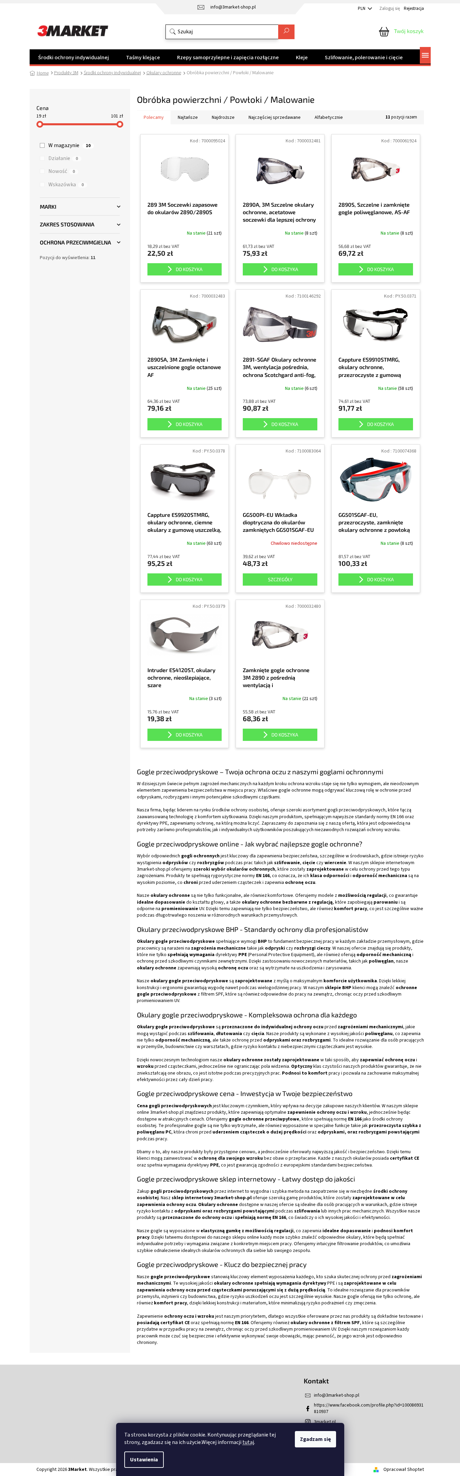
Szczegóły (280, 579)
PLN (362, 8)
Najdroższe (223, 117)
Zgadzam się (315, 1439)
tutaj (248, 1442)
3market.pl (325, 1421)
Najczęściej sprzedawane (275, 117)
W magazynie (69, 145)
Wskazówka (66, 184)
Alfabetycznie (329, 117)
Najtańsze (188, 117)
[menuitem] (73, 57)
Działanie (63, 158)
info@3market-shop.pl (336, 1395)
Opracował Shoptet (403, 1469)
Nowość (61, 171)
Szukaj (286, 32)
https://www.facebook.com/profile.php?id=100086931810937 (369, 1408)
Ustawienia (144, 1459)
